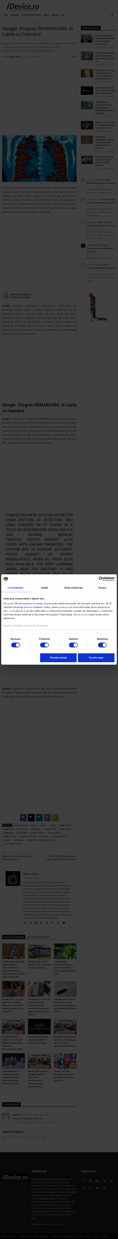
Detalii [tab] (44, 587)
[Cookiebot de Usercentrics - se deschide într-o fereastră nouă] (101, 579)
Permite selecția (58, 657)
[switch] (44, 645)
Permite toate (96, 657)
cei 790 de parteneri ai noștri (26, 603)
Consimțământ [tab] (16, 587)
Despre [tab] (102, 587)
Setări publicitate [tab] (73, 587)
